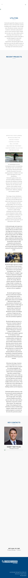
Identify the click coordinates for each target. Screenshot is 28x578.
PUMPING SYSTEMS (14, 141)
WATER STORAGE (14, 139)
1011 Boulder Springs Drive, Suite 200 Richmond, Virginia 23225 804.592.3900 (18, 574)
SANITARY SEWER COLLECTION (14, 148)
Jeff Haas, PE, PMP (14, 548)
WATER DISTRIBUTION (14, 137)
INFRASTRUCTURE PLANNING (14, 135)
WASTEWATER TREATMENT (14, 146)
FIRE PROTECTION (14, 150)
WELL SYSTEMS (14, 143)
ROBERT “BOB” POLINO (14, 447)
